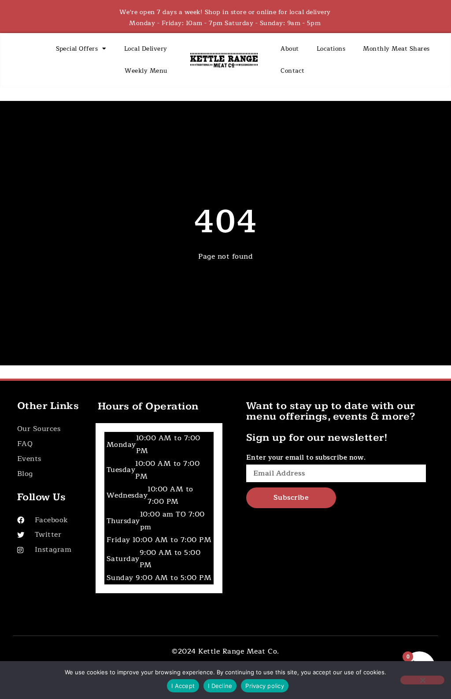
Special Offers (77, 49)
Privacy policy (264, 685)
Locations (331, 49)
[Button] (51, 429)
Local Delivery (145, 49)
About (290, 49)
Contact (293, 71)
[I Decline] (422, 680)
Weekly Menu (146, 71)
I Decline (220, 685)
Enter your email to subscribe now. (306, 457)
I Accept (183, 685)
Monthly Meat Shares (396, 49)
